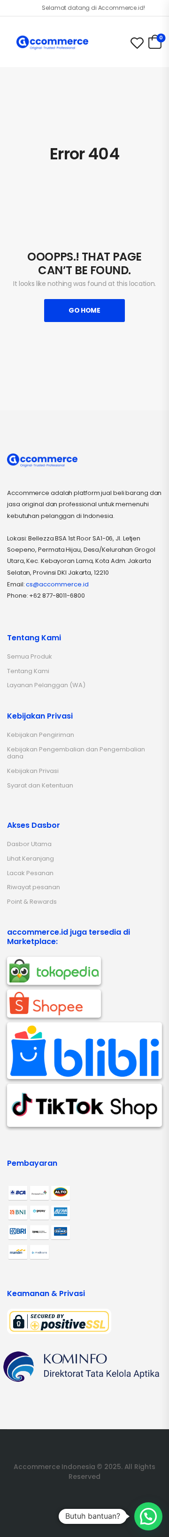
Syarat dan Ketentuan (40, 785)
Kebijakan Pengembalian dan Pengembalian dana (76, 753)
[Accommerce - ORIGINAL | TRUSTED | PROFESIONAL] (52, 42)
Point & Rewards (32, 901)
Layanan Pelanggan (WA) (46, 685)
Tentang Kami (28, 671)
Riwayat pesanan (33, 887)
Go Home (84, 310)
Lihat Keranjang (30, 858)
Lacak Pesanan (30, 873)
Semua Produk (29, 656)
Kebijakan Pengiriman (40, 734)
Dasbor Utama (29, 844)
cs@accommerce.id (57, 584)
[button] (148, 1516)
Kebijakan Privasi (33, 770)
